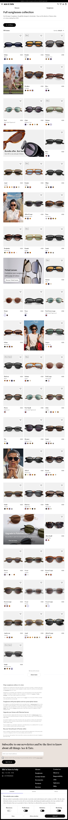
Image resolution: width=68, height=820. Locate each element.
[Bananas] (55, 218)
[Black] (5, 59)
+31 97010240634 (8, 776)
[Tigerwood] (7, 187)
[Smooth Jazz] (16, 187)
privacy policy (39, 758)
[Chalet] (53, 218)
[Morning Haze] (46, 187)
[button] (61, 4)
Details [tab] (34, 791)
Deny (13, 816)
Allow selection (34, 816)
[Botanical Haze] (28, 218)
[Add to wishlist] (20, 35)
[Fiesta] (30, 90)
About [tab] (56, 791)
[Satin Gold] (48, 381)
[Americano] (9, 59)
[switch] (26, 811)
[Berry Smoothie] (46, 218)
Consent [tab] (12, 791)
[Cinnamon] (9, 187)
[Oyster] (51, 124)
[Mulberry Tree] (51, 59)
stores (21, 1)
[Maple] (25, 59)
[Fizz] (16, 252)
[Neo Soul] (46, 59)
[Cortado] (12, 59)
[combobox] (59, 31)
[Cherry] (46, 90)
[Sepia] (30, 59)
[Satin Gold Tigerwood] (5, 124)
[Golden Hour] (28, 475)
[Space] (28, 443)
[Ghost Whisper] (35, 124)
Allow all (55, 816)
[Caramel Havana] (12, 187)
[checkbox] (3, 758)
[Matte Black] (46, 381)
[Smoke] (28, 124)
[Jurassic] (7, 59)
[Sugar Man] (7, 381)
